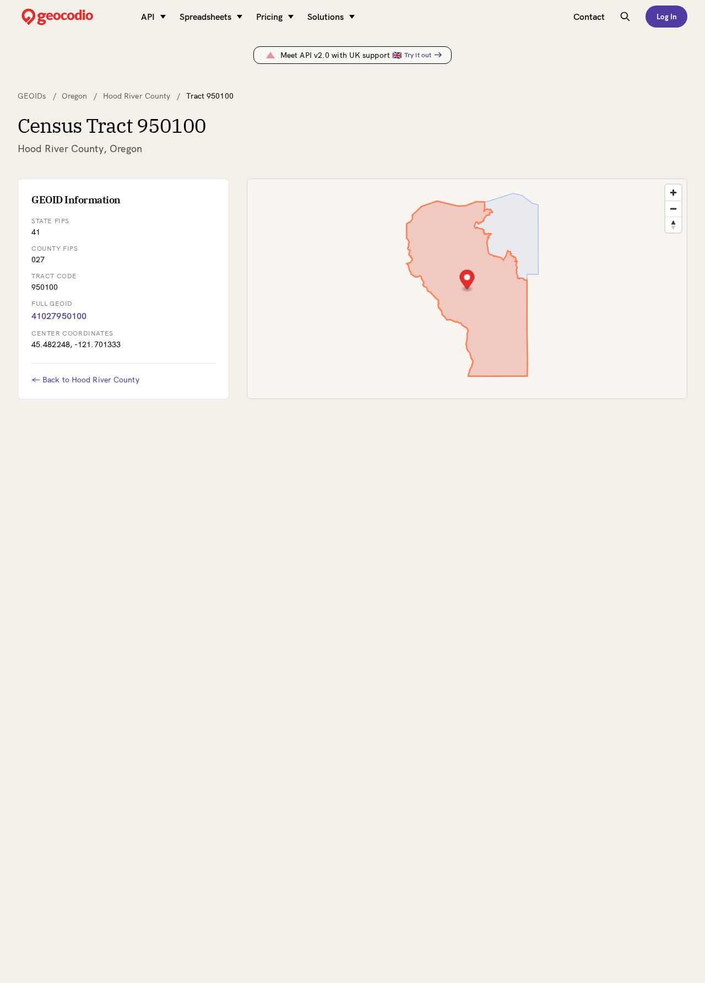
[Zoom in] (673, 193)
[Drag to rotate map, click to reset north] (673, 225)
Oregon (75, 96)
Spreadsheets (205, 16)
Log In (666, 16)
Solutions (325, 16)
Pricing (269, 16)
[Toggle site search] (625, 16)
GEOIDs (32, 96)
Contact (589, 16)
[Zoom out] (673, 209)
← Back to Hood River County (85, 380)
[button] (467, 280)
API (148, 16)
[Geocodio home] (74, 16)
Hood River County (137, 96)
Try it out (417, 55)
